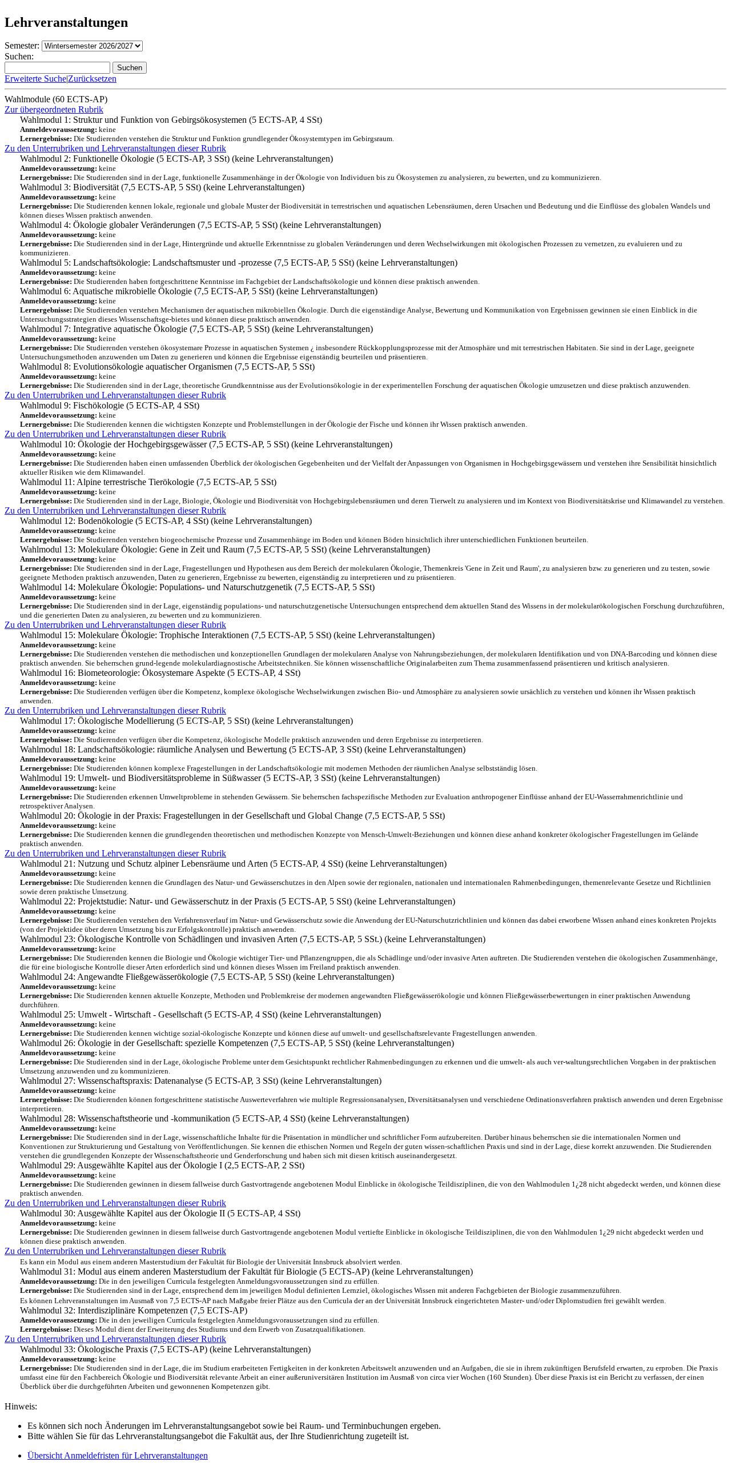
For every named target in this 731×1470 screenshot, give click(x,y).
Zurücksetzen (92, 78)
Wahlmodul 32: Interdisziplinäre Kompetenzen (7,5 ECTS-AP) (343, 1314)
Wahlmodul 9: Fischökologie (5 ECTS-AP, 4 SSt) (273, 414)
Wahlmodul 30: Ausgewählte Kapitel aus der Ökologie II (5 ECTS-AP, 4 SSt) (362, 1226)
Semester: (22, 45)
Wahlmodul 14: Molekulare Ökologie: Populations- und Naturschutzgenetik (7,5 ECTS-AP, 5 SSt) (372, 600)
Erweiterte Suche (35, 78)
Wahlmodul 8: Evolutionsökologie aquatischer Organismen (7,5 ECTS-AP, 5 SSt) (355, 376)
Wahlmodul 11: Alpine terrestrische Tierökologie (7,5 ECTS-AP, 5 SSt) (372, 491)
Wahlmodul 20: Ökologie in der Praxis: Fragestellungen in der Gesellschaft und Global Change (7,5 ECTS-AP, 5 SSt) (359, 829)
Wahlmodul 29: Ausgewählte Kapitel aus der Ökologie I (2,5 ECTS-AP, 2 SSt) (370, 1178)
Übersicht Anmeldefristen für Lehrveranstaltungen (117, 1455)
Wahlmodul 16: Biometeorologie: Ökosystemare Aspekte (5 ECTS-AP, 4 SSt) (358, 686)
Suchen (129, 67)
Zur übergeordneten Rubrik (54, 109)
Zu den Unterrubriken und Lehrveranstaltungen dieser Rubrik (115, 148)
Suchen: (19, 56)
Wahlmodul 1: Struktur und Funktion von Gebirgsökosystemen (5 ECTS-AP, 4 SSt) (207, 129)
